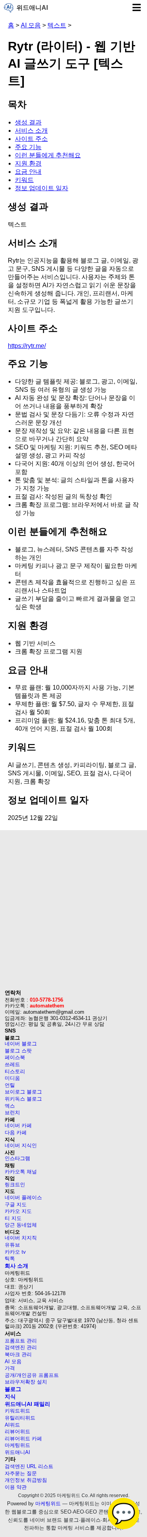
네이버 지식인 (21, 1145)
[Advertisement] (73, 912)
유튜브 (12, 1245)
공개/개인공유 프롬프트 (32, 1375)
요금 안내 (28, 171)
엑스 (10, 1106)
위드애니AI (32, 7)
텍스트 (56, 25)
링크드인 (15, 1184)
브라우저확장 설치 (26, 1382)
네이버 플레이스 (23, 1197)
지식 (10, 1396)
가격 (10, 1368)
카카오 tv (15, 1252)
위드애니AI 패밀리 (27, 1404)
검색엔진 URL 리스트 (29, 1466)
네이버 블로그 (21, 1044)
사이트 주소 (31, 138)
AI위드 (12, 1425)
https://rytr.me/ (27, 345)
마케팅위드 (17, 1445)
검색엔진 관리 (21, 1347)
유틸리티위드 (20, 1418)
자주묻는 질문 (21, 1473)
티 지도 (13, 1218)
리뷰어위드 (17, 1431)
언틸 (10, 1085)
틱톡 (10, 1258)
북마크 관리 (18, 1354)
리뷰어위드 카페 (23, 1439)
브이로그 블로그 (23, 1092)
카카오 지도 (18, 1211)
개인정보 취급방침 (26, 1480)
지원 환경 (28, 163)
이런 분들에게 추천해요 (48, 155)
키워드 (24, 180)
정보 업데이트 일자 (41, 188)
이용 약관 (16, 1487)
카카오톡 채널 (21, 1172)
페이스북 (15, 1057)
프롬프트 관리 (21, 1341)
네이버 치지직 (21, 1238)
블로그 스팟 (18, 1051)
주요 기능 (28, 147)
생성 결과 (28, 122)
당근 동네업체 (21, 1225)
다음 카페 (16, 1132)
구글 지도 (16, 1204)
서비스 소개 (31, 130)
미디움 (12, 1078)
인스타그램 (17, 1158)
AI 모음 (31, 25)
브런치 (12, 1112)
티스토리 (15, 1071)
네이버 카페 (18, 1125)
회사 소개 (16, 1266)
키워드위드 (17, 1411)
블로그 (13, 1389)
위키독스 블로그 (23, 1099)
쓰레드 (12, 1064)
